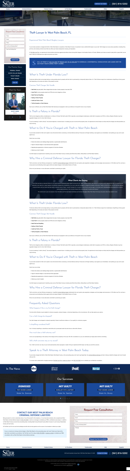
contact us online (66, 360)
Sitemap (69, 463)
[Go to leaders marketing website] (78, 464)
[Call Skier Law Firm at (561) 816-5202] (110, 4)
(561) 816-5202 (119, 3)
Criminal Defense (27, 9)
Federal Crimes (48, 9)
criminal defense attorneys (95, 355)
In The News (68, 9)
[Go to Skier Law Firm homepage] (8, 4)
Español (121, 9)
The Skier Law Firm (35, 52)
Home (8, 9)
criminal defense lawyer (63, 163)
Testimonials (87, 9)
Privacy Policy (73, 463)
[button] (10, 117)
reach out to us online (68, 62)
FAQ (105, 447)
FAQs (105, 9)
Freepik (16, 467)
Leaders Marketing (69, 465)
